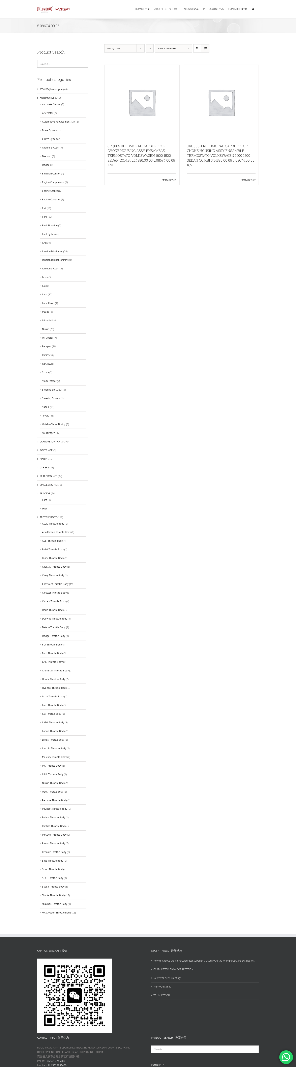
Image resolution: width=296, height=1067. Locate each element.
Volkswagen (48, 433)
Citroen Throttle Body (54, 601)
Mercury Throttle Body (54, 757)
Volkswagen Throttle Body (56, 912)
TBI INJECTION (161, 995)
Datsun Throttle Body (53, 627)
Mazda (45, 311)
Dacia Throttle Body (53, 610)
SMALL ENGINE (48, 485)
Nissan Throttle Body (53, 783)
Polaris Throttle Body (53, 817)
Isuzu (45, 277)
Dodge (46, 165)
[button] (253, 8)
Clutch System (50, 139)
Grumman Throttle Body (55, 670)
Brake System (49, 130)
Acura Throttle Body (53, 523)
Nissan (45, 329)
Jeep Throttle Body (52, 705)
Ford (44, 217)
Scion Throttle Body (53, 869)
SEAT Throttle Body (52, 878)
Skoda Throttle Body (53, 886)
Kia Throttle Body (51, 713)
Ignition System (50, 268)
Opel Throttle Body (52, 791)
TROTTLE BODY (48, 517)
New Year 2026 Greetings (167, 978)
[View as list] (205, 48)
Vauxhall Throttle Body (54, 904)
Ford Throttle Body (52, 653)
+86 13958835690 (56, 1065)
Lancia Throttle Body (53, 731)
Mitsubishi (47, 320)
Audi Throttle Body (52, 540)
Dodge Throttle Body (53, 636)
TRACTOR (45, 493)
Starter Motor (49, 381)
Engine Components (53, 182)
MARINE (44, 459)
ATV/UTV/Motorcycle (51, 89)
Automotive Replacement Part (58, 121)
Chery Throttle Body (53, 575)
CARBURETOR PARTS (51, 441)
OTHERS (44, 467)
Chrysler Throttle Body (54, 592)
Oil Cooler (47, 337)
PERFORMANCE (48, 476)
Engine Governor (51, 199)
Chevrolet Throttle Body (55, 584)
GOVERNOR (46, 450)
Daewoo (46, 156)
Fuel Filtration (50, 225)
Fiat (44, 208)
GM (44, 242)
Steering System (51, 398)
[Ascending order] (150, 48)
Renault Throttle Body (54, 852)
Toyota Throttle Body (53, 895)
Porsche (46, 355)
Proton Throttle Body (53, 843)
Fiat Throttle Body (52, 644)
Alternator (47, 113)
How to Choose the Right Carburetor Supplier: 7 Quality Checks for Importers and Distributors (204, 960)
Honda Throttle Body (53, 679)
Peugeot (46, 346)
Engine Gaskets (50, 191)
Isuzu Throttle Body (53, 696)
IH (43, 508)
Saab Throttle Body (52, 860)
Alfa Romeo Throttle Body (56, 532)
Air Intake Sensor (51, 104)
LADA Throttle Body (53, 722)
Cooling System (50, 147)
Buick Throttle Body (53, 558)
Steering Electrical (52, 389)
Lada (44, 294)
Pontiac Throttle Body (54, 826)
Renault (46, 363)
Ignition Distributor (52, 251)
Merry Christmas (162, 986)
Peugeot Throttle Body (54, 808)
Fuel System (49, 234)
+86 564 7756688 (55, 1061)
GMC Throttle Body (52, 662)
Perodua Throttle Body (54, 800)
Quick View (170, 179)
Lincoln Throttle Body (54, 748)
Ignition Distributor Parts (55, 260)
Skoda (45, 372)
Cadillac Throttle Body (54, 566)
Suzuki (45, 407)
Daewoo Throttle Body (54, 618)
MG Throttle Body (51, 765)
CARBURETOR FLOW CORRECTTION (173, 969)
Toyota (45, 415)
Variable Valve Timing (53, 424)
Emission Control (51, 173)
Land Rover (48, 303)
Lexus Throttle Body (53, 739)
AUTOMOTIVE (47, 98)
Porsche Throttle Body (54, 834)
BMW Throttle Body (53, 549)
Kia (44, 286)
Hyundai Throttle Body (54, 688)
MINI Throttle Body (52, 774)
